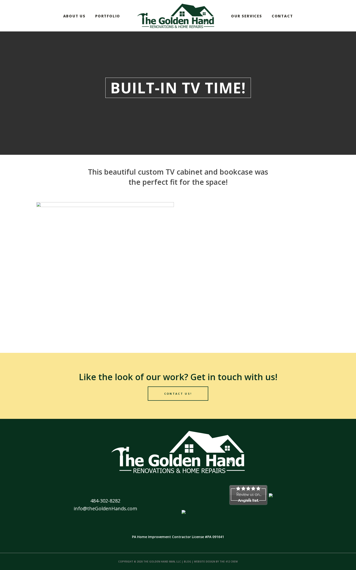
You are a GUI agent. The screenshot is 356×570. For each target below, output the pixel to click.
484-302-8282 (105, 500)
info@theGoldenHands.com (105, 508)
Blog (187, 561)
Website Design (204, 561)
